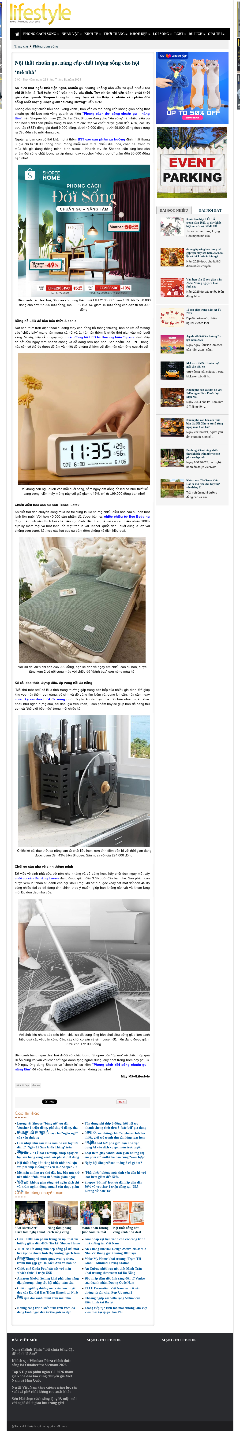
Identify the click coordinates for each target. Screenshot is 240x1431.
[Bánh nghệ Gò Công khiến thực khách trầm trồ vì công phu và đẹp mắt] (172, 458)
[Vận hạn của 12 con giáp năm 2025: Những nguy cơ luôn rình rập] (172, 287)
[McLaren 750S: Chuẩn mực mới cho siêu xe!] (172, 370)
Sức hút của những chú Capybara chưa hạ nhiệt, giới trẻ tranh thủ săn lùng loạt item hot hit (115, 1137)
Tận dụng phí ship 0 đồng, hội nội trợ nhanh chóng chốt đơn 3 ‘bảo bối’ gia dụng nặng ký (115, 1128)
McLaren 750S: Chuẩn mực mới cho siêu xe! (203, 364)
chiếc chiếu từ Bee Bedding (127, 516)
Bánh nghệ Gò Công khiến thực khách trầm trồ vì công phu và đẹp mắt (203, 454)
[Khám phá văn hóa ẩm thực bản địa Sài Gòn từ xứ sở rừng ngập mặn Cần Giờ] (172, 427)
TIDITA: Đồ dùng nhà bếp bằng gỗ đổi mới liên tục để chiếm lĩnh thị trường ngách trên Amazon (48, 1253)
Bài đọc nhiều (174, 210)
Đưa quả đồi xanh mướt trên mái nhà (44, 1298)
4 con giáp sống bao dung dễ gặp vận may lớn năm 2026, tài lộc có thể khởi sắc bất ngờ (204, 253)
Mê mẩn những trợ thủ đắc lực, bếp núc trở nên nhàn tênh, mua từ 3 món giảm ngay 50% (48, 1177)
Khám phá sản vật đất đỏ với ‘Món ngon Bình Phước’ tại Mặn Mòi (203, 393)
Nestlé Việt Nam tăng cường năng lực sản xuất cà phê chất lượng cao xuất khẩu (44, 1389)
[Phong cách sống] (42, 14)
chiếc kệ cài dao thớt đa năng (40, 699)
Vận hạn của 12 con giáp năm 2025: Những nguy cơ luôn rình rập (204, 283)
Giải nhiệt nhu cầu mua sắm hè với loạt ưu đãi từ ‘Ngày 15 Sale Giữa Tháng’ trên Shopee (47, 1147)
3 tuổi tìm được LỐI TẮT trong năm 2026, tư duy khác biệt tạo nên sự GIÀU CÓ (203, 223)
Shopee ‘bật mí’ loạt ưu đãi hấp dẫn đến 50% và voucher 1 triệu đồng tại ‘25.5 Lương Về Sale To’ (113, 1187)
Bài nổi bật (210, 210)
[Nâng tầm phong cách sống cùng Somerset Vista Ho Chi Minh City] (63, 1213)
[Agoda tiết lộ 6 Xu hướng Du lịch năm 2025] (172, 344)
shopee (36, 1085)
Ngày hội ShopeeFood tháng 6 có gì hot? (113, 1163)
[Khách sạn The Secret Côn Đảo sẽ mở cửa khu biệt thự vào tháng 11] (172, 488)
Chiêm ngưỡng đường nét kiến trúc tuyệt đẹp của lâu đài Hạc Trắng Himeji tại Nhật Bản (47, 1292)
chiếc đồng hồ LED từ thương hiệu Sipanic (100, 337)
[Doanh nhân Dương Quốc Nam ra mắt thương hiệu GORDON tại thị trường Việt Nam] (95, 1213)
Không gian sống (45, 46)
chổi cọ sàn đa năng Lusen (37, 878)
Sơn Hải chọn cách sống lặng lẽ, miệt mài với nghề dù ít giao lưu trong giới (44, 1401)
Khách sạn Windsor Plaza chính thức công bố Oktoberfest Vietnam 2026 (41, 1363)
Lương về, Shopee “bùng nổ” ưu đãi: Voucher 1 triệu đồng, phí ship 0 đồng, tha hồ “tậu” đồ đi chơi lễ (47, 1128)
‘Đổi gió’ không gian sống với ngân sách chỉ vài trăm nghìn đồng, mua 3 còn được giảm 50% (48, 1187)
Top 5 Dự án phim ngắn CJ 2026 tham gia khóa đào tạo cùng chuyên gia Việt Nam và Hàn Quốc (42, 1376)
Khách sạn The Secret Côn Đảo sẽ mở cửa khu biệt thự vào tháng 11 (203, 484)
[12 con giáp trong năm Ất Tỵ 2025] (172, 317)
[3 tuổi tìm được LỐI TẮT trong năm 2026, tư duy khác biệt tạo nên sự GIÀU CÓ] (172, 227)
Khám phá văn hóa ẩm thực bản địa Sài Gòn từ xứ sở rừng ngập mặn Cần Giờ (204, 423)
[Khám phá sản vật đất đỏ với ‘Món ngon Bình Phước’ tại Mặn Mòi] (172, 397)
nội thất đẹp (22, 1085)
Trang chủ (21, 46)
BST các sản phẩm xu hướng (101, 139)
